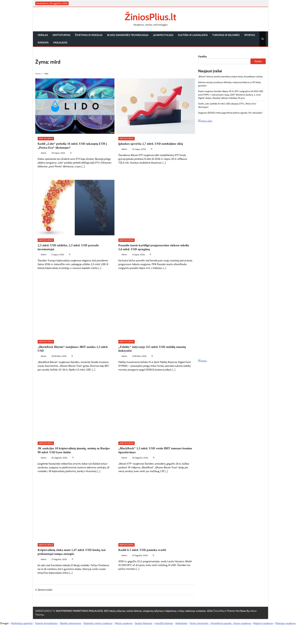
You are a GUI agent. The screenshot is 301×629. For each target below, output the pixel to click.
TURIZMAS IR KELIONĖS (226, 35)
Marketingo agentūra (22, 623)
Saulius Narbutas (143, 623)
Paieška (202, 56)
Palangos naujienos (285, 623)
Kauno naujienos (242, 623)
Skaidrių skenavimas (70, 623)
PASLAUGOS (60, 42)
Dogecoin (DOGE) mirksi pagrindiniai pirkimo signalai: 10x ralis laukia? (230, 112)
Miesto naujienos (123, 623)
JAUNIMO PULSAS (163, 35)
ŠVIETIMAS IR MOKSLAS (88, 35)
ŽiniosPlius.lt (150, 17)
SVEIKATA (43, 42)
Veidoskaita (181, 623)
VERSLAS (43, 35)
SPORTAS (249, 35)
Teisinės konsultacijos (46, 623)
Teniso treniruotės (199, 623)
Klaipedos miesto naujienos (98, 623)
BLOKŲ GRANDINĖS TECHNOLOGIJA (127, 35)
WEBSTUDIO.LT (44, 610)
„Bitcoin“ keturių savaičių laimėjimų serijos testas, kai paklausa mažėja (230, 76)
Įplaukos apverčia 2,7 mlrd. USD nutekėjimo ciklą (150, 143)
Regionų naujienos (263, 623)
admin (43, 153)
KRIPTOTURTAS (61, 35)
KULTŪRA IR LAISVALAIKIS (193, 35)
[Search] (262, 39)
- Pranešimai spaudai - (221, 623)
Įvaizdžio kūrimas (164, 623)
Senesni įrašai (45, 589)
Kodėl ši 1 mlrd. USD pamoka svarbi (142, 550)
